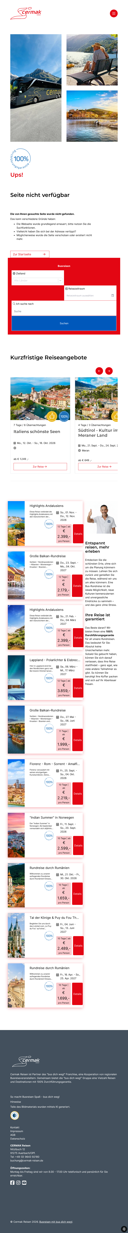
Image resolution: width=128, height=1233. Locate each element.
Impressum (16, 1131)
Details (78, 533)
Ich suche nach (24, 303)
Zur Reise (38, 466)
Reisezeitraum (76, 288)
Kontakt (14, 1127)
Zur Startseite (22, 254)
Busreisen (64, 266)
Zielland (20, 273)
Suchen (64, 323)
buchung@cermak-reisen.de (26, 1160)
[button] (99, 371)
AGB (12, 1134)
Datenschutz (17, 1138)
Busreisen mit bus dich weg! (55, 1221)
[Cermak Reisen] (26, 13)
